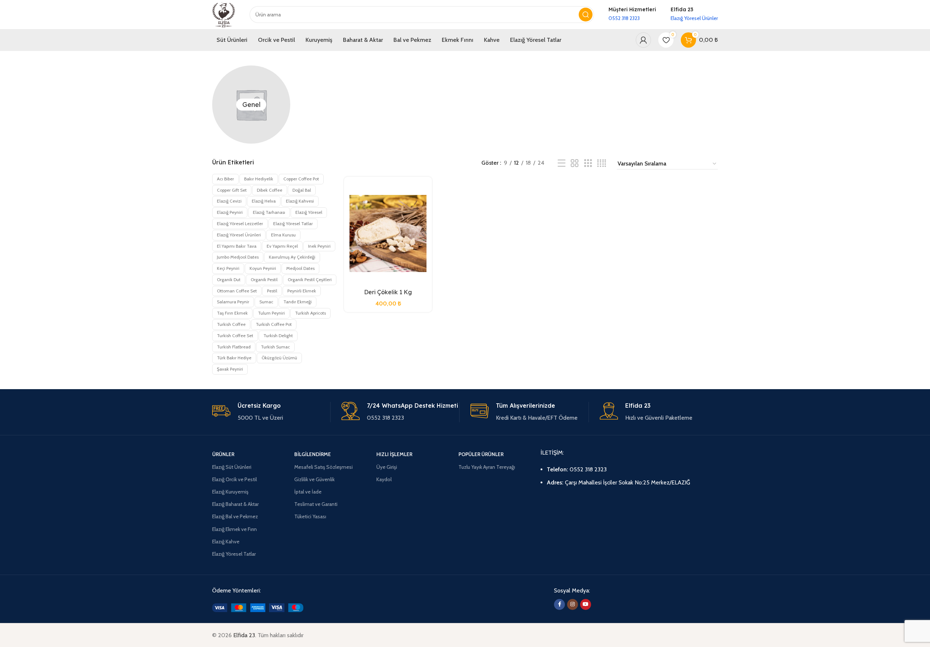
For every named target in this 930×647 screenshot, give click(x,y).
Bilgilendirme (312, 454)
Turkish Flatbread (234, 347)
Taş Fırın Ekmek (232, 313)
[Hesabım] (643, 40)
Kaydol (384, 479)
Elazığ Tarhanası (269, 212)
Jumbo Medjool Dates (238, 257)
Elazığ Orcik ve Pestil (234, 479)
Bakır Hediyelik (258, 178)
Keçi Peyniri (228, 268)
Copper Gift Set (232, 190)
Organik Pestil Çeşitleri (310, 279)
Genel (251, 104)
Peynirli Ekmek (301, 290)
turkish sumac (275, 347)
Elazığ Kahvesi (300, 201)
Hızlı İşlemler (394, 454)
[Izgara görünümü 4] (601, 163)
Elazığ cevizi (229, 201)
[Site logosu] (223, 14)
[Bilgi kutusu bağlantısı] (632, 14)
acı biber (225, 178)
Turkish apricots (310, 313)
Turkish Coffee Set (235, 335)
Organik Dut (228, 279)
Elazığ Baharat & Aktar (235, 504)
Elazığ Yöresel (308, 212)
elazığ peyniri (230, 212)
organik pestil (264, 279)
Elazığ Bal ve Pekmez (235, 516)
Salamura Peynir (233, 301)
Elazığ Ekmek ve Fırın (234, 529)
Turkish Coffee (231, 324)
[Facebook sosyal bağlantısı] (559, 604)
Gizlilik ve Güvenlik (314, 479)
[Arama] (586, 14)
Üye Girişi (386, 467)
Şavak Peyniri (230, 369)
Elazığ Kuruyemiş (230, 491)
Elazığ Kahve (225, 541)
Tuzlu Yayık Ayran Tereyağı (486, 467)
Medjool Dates (300, 268)
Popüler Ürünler (481, 454)
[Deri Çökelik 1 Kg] (387, 233)
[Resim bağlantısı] (257, 607)
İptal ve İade (308, 491)
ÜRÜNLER (223, 454)
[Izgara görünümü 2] (575, 163)
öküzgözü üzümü (279, 357)
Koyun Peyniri (263, 268)
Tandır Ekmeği (297, 301)
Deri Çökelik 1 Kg (388, 292)
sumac (266, 301)
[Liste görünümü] (562, 163)
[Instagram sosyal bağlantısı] (572, 604)
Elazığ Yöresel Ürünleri (239, 234)
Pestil (272, 290)
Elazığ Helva (264, 201)
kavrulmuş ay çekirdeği (292, 257)
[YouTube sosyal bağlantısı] (585, 604)
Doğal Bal (301, 190)
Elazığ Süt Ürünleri (231, 467)
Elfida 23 (244, 635)
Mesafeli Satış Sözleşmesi (323, 467)
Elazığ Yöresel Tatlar (293, 223)
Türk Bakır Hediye (234, 357)
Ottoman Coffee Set (237, 290)
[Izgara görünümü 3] (588, 163)
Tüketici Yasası (310, 516)
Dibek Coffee (269, 190)
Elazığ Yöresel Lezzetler (240, 223)
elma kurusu (283, 234)
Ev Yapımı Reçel (282, 246)
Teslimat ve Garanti (315, 504)
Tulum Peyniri (271, 313)
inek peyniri (319, 246)
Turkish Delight (278, 335)
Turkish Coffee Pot (274, 324)
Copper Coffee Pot (301, 178)
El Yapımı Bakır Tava (236, 246)
